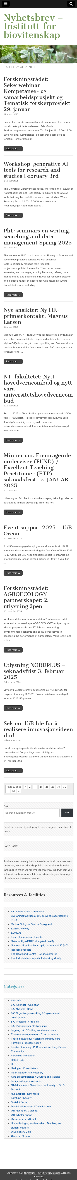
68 (13, 791)
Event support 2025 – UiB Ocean (38, 530)
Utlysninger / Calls (21, 1131)
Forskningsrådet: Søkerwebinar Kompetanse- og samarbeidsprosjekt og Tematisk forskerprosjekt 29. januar (37, 94)
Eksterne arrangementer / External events (34, 1034)
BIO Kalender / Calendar (25, 1004)
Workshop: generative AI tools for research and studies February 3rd (36, 170)
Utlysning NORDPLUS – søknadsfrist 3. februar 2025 (34, 671)
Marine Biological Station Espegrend (31, 924)
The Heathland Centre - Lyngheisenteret (34, 953)
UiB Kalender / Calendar (24, 1110)
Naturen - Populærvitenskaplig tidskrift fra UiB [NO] (39, 945)
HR (13, 1064)
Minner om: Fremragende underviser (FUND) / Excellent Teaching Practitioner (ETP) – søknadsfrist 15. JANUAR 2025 (37, 470)
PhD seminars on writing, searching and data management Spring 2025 (38, 236)
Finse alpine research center (27, 937)
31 (64, 786)
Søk (6, 806)
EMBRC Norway (20, 928)
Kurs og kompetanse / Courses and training (35, 1076)
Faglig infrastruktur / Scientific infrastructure (35, 1038)
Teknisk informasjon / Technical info (31, 1106)
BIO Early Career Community (27, 911)
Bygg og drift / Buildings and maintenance (34, 1030)
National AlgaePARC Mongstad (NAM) (32, 941)
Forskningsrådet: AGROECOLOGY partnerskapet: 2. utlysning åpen (26, 597)
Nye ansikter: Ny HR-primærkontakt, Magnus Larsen (36, 316)
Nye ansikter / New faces (25, 1093)
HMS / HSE (17, 1059)
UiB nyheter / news (21, 1114)
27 (41, 786)
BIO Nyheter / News (22, 1008)
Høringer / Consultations (24, 1068)
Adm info (16, 1000)
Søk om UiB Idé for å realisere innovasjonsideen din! (38, 729)
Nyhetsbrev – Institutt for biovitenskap (33, 26)
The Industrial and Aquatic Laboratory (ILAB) (36, 958)
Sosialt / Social (19, 1102)
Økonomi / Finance (21, 1136)
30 (58, 786)
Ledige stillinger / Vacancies (26, 1081)
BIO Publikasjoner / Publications (29, 1025)
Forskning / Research (23, 1055)
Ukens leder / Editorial (23, 1119)
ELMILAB (16, 932)
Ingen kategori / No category (27, 1072)
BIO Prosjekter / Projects (25, 1021)
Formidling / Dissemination (26, 1042)
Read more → (13, 148)
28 (46, 786)
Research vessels (21, 949)
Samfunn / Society (21, 1097)
